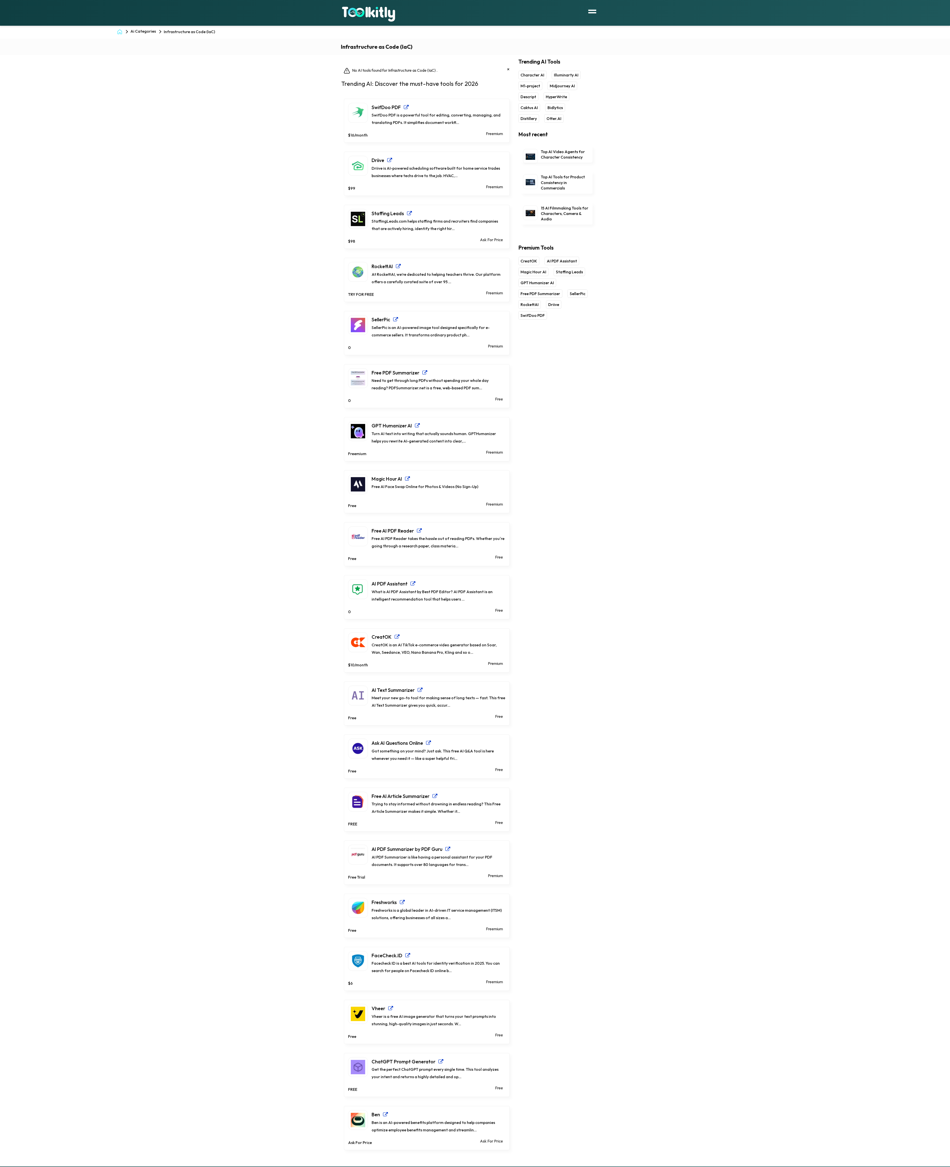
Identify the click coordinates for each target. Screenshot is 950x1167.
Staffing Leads (389, 213)
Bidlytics (555, 107)
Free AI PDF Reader (394, 531)
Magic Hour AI (388, 479)
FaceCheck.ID (388, 955)
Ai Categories (143, 31)
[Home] (120, 31)
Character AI (532, 74)
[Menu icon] (592, 10)
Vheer (380, 1008)
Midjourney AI (562, 85)
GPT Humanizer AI (393, 425)
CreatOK (383, 637)
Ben (377, 1114)
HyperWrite (556, 96)
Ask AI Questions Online (399, 743)
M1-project (530, 85)
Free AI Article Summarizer (402, 796)
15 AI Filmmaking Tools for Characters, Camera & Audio (564, 214)
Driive (379, 160)
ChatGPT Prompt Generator (405, 1061)
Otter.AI (553, 118)
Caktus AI (529, 107)
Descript (528, 96)
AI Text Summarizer (395, 690)
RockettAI (384, 266)
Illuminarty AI (566, 74)
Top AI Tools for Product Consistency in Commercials (563, 182)
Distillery (529, 118)
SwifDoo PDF (388, 107)
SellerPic (382, 319)
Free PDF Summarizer (397, 373)
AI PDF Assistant (391, 584)
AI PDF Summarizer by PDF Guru (408, 849)
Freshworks (386, 902)
